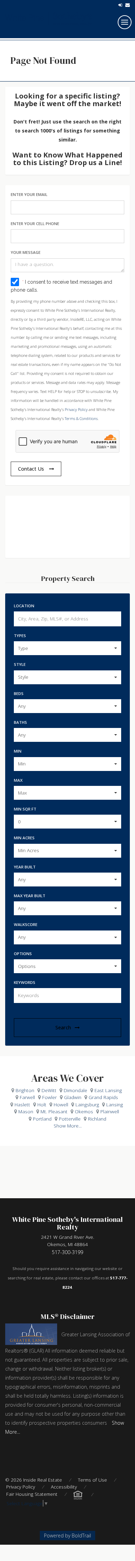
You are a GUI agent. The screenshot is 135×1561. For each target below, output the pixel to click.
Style (20, 664)
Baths (20, 722)
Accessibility (64, 1486)
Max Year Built (29, 895)
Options (23, 953)
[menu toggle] (125, 22)
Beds (19, 693)
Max (18, 780)
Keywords (24, 982)
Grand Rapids (103, 1097)
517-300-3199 (67, 1252)
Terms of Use (92, 1479)
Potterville (70, 1118)
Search (63, 1027)
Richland (97, 1118)
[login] (120, 5)
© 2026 (33, 1479)
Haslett (22, 1104)
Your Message (25, 252)
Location (24, 605)
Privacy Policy (76, 409)
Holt (41, 1104)
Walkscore (25, 924)
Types (20, 635)
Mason (25, 1111)
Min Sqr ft (25, 809)
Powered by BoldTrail (67, 1535)
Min (17, 751)
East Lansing (108, 1090)
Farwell (27, 1097)
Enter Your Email (29, 194)
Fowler (49, 1097)
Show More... (68, 1125)
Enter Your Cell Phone (35, 223)
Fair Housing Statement (31, 1494)
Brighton (25, 1090)
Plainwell (109, 1111)
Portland (42, 1118)
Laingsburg (87, 1104)
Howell (61, 1104)
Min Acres (24, 837)
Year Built (25, 866)
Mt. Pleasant (54, 1111)
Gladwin (72, 1097)
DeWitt (49, 1090)
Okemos (84, 1111)
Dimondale (75, 1090)
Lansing (114, 1104)
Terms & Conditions (81, 418)
